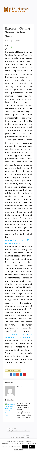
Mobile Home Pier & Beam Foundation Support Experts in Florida (23, 406)
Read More (18, 450)
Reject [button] (32, 447)
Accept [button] (25, 447)
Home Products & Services (13, 370)
